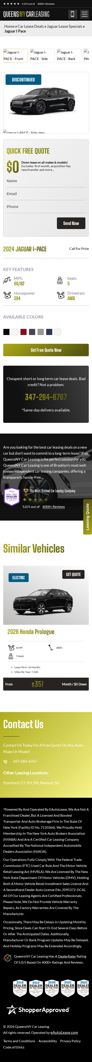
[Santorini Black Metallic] (6, 332)
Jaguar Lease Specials (64, 26)
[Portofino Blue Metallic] (49, 332)
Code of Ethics (13, 1047)
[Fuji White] (15, 332)
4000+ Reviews (46, 3)
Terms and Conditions (19, 1041)
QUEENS (26, 14)
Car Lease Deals (31, 26)
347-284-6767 (72, 14)
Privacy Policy (70, 1041)
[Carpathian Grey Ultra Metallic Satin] (32, 332)
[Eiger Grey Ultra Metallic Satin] (41, 332)
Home (9, 26)
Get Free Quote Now (46, 350)
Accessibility (48, 1041)
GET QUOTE (73, 574)
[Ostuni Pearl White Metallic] (58, 332)
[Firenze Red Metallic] (24, 332)
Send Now (71, 223)
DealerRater (67, 956)
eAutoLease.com (64, 1032)
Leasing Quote (87, 516)
